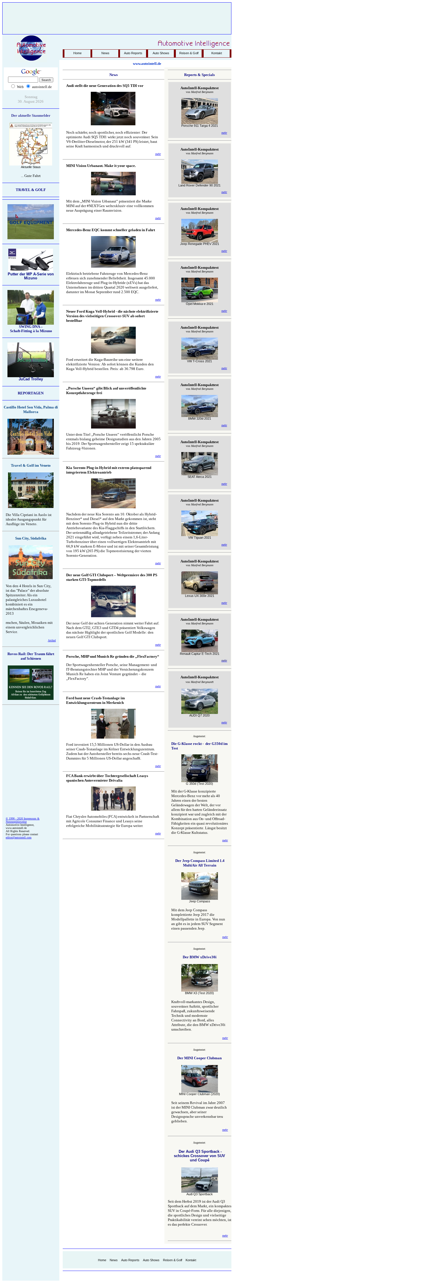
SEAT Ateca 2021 (200, 476)
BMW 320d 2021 (199, 418)
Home (77, 53)
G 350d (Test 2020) (199, 783)
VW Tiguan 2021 (199, 537)
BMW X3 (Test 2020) (199, 993)
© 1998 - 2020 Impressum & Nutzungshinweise (23, 820)
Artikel (52, 640)
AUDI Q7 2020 (199, 715)
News (105, 53)
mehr (158, 153)
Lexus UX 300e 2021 (199, 595)
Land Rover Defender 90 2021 (199, 185)
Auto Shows (161, 53)
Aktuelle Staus (31, 167)
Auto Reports (133, 53)
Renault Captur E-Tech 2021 (199, 653)
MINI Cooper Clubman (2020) (199, 1094)
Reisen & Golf (188, 53)
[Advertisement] (117, 16)
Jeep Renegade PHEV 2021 (199, 244)
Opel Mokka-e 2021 (199, 303)
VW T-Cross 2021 (199, 361)
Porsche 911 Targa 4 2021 (199, 125)
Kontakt (216, 53)
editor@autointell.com (19, 837)
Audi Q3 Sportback (199, 1194)
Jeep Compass (199, 901)
